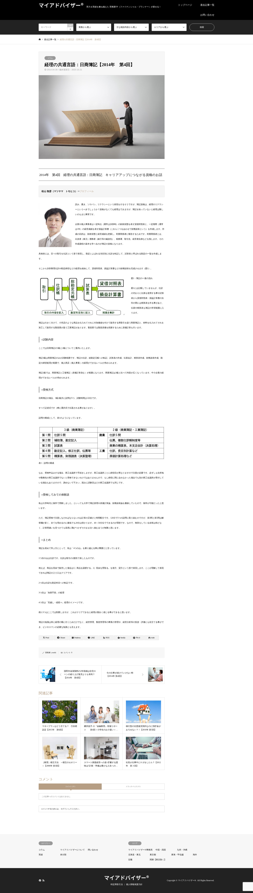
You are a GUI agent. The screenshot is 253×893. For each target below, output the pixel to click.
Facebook (40, 880)
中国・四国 (160, 850)
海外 (195, 855)
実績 (41, 855)
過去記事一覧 (207, 5)
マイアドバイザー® (126, 877)
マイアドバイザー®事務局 (140, 850)
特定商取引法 (117, 884)
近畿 (130, 860)
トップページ (185, 5)
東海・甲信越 (177, 855)
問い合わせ (93, 850)
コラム (50, 58)
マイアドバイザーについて (72, 850)
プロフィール (87, 191)
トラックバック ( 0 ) (133, 786)
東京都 (153, 855)
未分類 (63, 855)
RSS (43, 880)
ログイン (64, 809)
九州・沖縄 (182, 850)
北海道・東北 (134, 855)
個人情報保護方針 (134, 884)
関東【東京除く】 (158, 860)
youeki (53, 653)
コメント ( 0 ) (70, 786)
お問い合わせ (207, 15)
